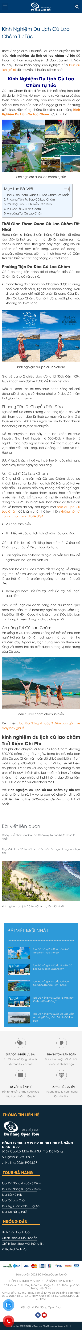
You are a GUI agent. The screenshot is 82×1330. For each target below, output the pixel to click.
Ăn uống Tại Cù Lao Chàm (25, 213)
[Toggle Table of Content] (64, 189)
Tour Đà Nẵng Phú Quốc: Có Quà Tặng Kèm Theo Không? (51, 950)
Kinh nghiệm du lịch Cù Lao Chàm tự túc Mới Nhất (33, 906)
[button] (5, 6)
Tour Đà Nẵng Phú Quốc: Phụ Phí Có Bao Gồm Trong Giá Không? (52, 967)
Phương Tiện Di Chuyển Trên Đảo (29, 204)
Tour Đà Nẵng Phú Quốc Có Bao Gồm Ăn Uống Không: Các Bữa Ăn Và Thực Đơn (53, 1017)
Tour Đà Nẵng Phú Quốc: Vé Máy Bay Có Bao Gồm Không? (53, 999)
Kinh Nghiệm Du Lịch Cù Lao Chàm (41, 111)
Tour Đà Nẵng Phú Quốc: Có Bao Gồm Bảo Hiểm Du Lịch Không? (51, 983)
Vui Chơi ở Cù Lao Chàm (24, 208)
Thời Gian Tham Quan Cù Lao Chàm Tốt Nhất (38, 195)
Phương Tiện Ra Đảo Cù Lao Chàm (31, 199)
